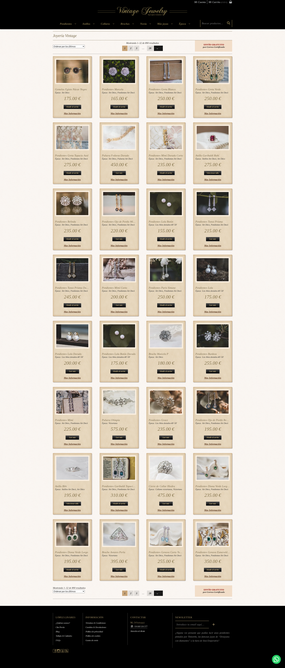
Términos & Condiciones (96, 623)
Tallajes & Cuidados (64, 636)
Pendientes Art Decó (126, 93)
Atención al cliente (137, 631)
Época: (58, 93)
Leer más (119, 173)
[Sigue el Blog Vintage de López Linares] (66, 652)
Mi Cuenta (200, 2)
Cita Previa (60, 627)
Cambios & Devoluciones (96, 627)
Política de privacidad (94, 631)
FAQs (58, 640)
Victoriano (113, 423)
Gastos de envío (92, 640)
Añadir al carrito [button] (72, 107)
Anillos (86, 23)
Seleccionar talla (213, 173)
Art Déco (65, 93)
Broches (125, 23)
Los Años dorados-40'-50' (166, 225)
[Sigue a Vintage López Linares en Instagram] (59, 652)
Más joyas (162, 23)
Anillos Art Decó (209, 159)
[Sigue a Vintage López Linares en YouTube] (63, 652)
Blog (58, 631)
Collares (105, 23)
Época (182, 23)
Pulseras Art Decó (125, 159)
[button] (276, 659)
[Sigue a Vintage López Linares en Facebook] (55, 652)
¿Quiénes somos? (63, 623)
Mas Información (72, 113)
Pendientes (66, 23)
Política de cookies (93, 636)
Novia (143, 23)
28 (150, 48)
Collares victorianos (163, 489)
